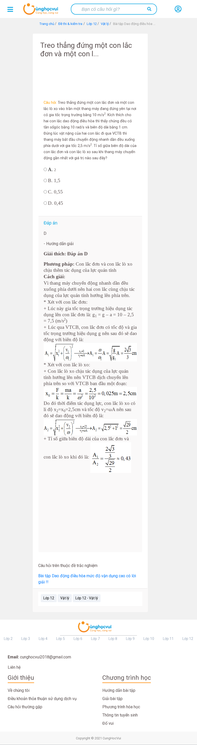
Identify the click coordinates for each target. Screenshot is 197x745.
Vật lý (64, 598)
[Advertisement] (90, 76)
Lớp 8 (113, 639)
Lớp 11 (168, 639)
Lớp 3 (25, 639)
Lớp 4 (43, 639)
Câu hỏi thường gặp (25, 706)
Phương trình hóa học (121, 706)
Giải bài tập (112, 698)
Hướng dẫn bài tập (118, 690)
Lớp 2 (8, 639)
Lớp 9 (130, 639)
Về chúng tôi (18, 690)
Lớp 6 (78, 639)
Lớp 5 (60, 639)
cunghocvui (42, 11)
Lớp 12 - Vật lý (86, 598)
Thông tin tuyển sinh (120, 715)
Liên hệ (14, 667)
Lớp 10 (148, 639)
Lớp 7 (95, 639)
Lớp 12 (48, 598)
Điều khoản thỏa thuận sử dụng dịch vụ (42, 698)
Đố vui (108, 723)
